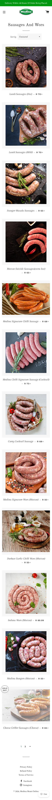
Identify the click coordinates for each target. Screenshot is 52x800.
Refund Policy (26, 771)
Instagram (27, 785)
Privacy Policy (26, 767)
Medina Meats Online (29, 791)
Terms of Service (26, 775)
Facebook (27, 781)
